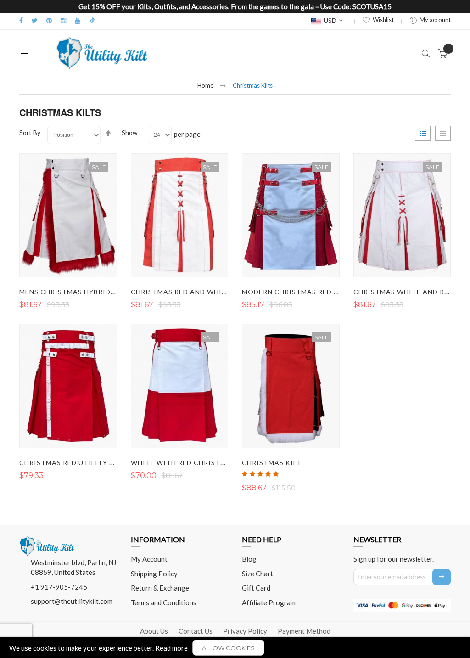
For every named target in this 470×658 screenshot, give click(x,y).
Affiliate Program (269, 602)
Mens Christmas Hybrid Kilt (74, 292)
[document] (235, 648)
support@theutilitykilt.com (71, 601)
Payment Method (304, 631)
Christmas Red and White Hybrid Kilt (204, 292)
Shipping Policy (154, 573)
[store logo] (102, 53)
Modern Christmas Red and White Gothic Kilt (332, 292)
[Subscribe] (441, 577)
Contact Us (196, 631)
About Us (154, 631)
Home (205, 85)
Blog (249, 559)
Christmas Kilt (272, 463)
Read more (171, 648)
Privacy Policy (245, 631)
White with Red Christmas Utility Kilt (207, 463)
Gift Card (256, 588)
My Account (149, 559)
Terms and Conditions (163, 602)
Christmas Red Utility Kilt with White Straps (110, 463)
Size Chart (257, 573)
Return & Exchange (160, 588)
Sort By (29, 132)
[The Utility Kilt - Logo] (46, 539)
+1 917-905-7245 (59, 587)
